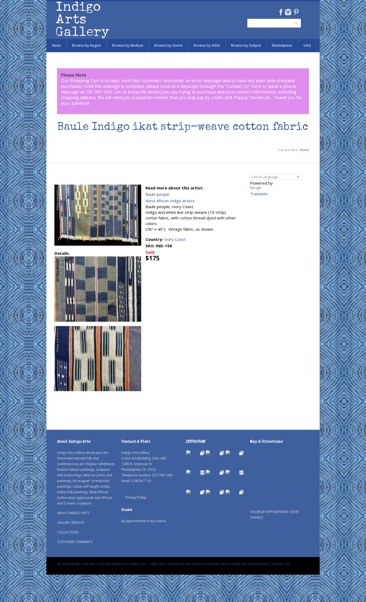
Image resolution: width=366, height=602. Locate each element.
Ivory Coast (175, 239)
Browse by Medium (127, 45)
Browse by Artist (207, 45)
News (56, 45)
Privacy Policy (135, 497)
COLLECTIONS (67, 532)
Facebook (280, 12)
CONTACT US (141, 480)
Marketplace (282, 45)
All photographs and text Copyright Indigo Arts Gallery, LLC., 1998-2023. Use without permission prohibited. (139, 564)
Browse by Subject (246, 45)
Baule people (157, 194)
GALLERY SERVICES (70, 522)
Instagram (288, 12)
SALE (307, 45)
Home (304, 150)
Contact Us (238, 86)
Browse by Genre (168, 45)
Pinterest (296, 12)
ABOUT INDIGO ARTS (73, 513)
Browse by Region (86, 45)
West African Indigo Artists (170, 200)
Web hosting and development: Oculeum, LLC (255, 564)
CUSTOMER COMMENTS (74, 542)
